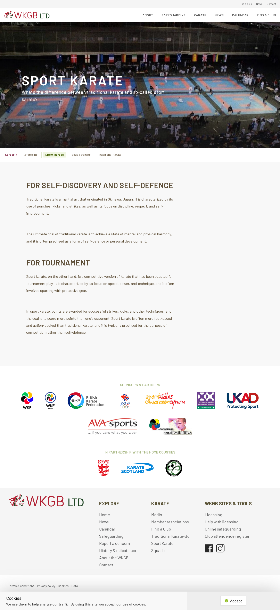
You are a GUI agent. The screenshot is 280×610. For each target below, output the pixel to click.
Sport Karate (162, 543)
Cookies (63, 586)
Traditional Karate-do (170, 536)
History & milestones (117, 550)
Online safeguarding (223, 528)
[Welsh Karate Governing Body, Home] (26, 15)
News (259, 4)
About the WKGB (114, 557)
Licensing (213, 514)
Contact (271, 4)
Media (156, 514)
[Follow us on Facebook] (209, 546)
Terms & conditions (21, 586)
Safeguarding (111, 536)
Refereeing (30, 154)
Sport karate (54, 154)
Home (104, 514)
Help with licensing (222, 521)
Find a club (245, 4)
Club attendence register (227, 536)
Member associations (170, 521)
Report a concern (114, 543)
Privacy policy (46, 586)
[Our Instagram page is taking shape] (220, 546)
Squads (158, 550)
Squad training (81, 154)
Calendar (240, 15)
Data (74, 586)
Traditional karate (110, 154)
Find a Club (266, 15)
